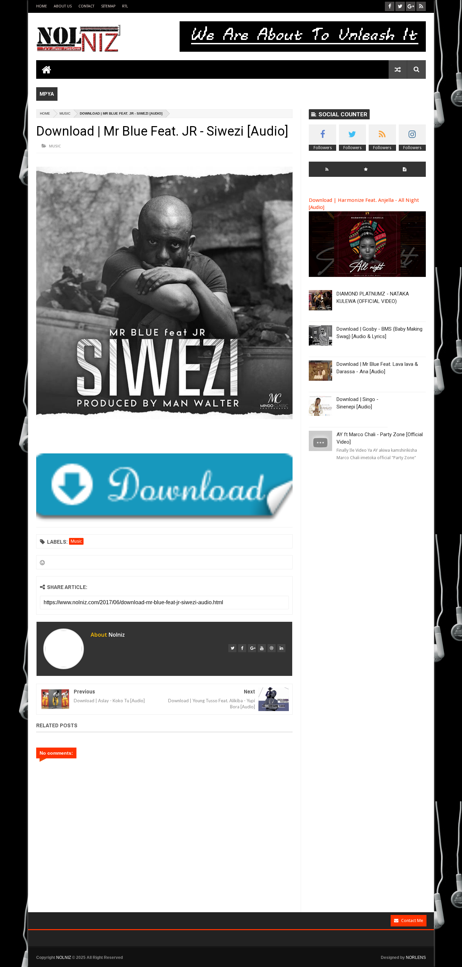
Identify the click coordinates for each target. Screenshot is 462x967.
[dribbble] (272, 648)
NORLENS (416, 957)
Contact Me (412, 920)
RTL (125, 6)
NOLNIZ (63, 957)
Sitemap (108, 6)
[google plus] (252, 648)
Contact (86, 6)
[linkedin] (281, 648)
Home (41, 6)
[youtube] (262, 648)
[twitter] (232, 648)
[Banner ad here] (267, 964)
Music (65, 113)
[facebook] (242, 648)
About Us (63, 6)
